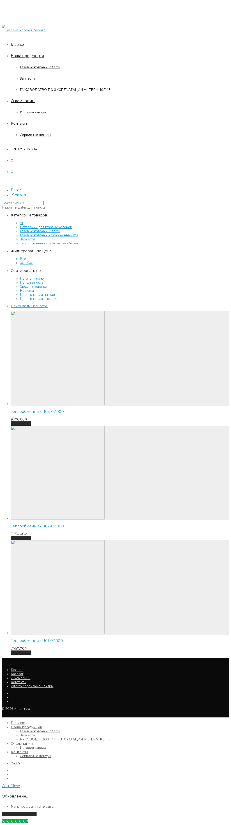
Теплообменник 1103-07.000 (37, 411)
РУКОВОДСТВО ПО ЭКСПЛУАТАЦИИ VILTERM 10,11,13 (65, 90)
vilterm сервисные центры (32, 686)
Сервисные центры (35, 135)
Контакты (19, 123)
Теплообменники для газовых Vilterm (50, 243)
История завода (33, 112)
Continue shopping (19, 814)
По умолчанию (32, 278)
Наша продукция (27, 56)
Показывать (29, 306)
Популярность (31, 282)
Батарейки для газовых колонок (46, 227)
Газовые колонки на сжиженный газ (49, 235)
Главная (18, 44)
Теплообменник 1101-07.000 (37, 641)
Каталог (17, 674)
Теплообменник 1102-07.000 (37, 526)
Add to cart (21, 423)
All (21, 223)
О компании (23, 101)
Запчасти (27, 78)
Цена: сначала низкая (37, 295)
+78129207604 (24, 149)
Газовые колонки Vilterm (40, 67)
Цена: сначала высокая (38, 299)
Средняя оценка (33, 287)
